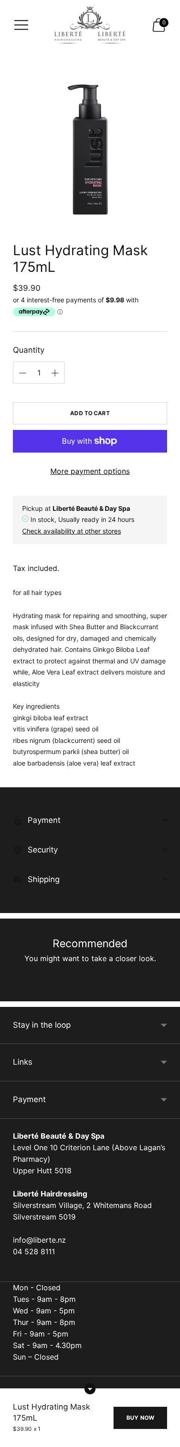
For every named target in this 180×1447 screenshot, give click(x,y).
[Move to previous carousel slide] (13, 994)
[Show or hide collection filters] (90, 1389)
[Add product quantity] (22, 373)
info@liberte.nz (39, 1240)
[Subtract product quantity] (55, 373)
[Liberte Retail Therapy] (90, 25)
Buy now (140, 1417)
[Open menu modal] (21, 25)
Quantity (28, 350)
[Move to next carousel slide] (167, 994)
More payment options (90, 471)
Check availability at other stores (71, 531)
